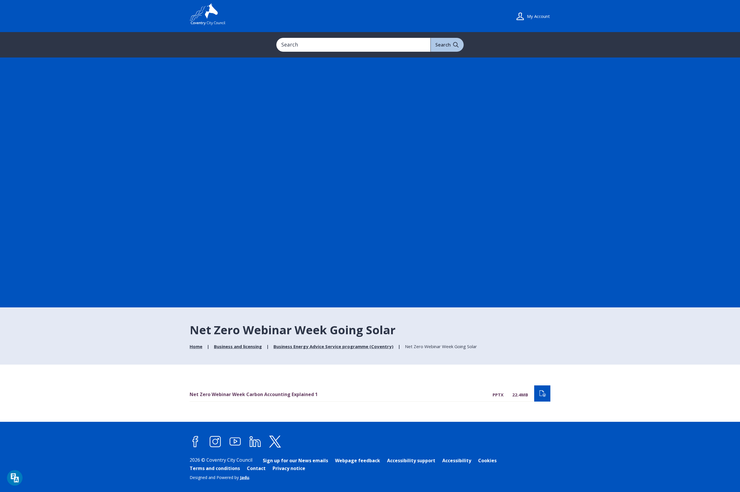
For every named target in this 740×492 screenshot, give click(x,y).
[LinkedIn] (255, 441)
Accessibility (456, 460)
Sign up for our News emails (295, 460)
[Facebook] (195, 441)
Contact (256, 468)
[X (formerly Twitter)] (275, 441)
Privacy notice (289, 468)
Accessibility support (411, 460)
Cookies (487, 460)
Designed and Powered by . (220, 477)
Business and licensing (238, 346)
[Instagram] (215, 441)
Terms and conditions (215, 468)
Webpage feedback (357, 460)
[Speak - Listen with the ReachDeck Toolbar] (15, 478)
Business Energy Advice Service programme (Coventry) (333, 346)
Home (196, 346)
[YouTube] (235, 441)
